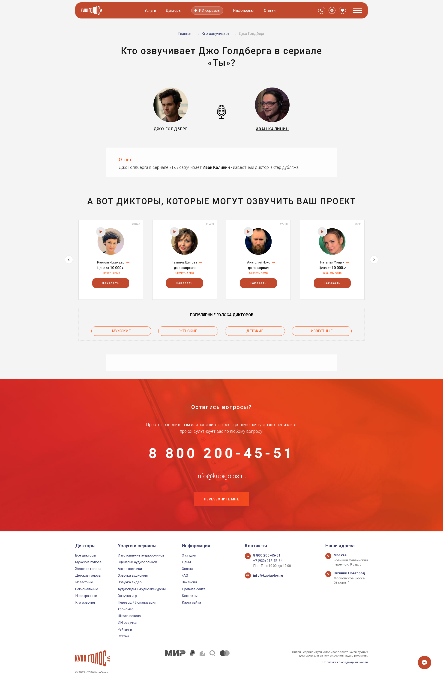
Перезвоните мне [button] (221, 499)
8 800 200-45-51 (221, 453)
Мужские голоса (88, 562)
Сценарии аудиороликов (137, 562)
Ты (174, 167)
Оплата (187, 569)
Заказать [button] (110, 283)
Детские (254, 331)
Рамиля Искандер (110, 262)
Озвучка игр (127, 596)
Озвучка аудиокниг (133, 575)
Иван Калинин (216, 167)
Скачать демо (111, 273)
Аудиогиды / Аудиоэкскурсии (142, 589)
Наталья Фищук (332, 262)
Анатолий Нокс (258, 262)
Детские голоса (88, 575)
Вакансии (189, 582)
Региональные (86, 589)
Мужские (121, 331)
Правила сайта (193, 589)
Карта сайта (191, 602)
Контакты (190, 596)
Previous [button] (69, 259)
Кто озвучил (85, 602)
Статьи (269, 10)
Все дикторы (85, 555)
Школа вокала (129, 616)
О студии (189, 555)
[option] (110, 260)
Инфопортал (243, 10)
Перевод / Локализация (137, 602)
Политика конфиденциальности (345, 662)
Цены (186, 562)
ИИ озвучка (127, 622)
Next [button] (374, 259)
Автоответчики (130, 569)
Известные (321, 331)
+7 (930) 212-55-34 (267, 561)
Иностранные (86, 596)
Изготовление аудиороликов (141, 555)
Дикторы (174, 10)
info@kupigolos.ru (221, 476)
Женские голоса (88, 569)
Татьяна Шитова (184, 262)
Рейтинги (125, 629)
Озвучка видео (130, 582)
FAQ (185, 575)
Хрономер (126, 609)
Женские (188, 331)
